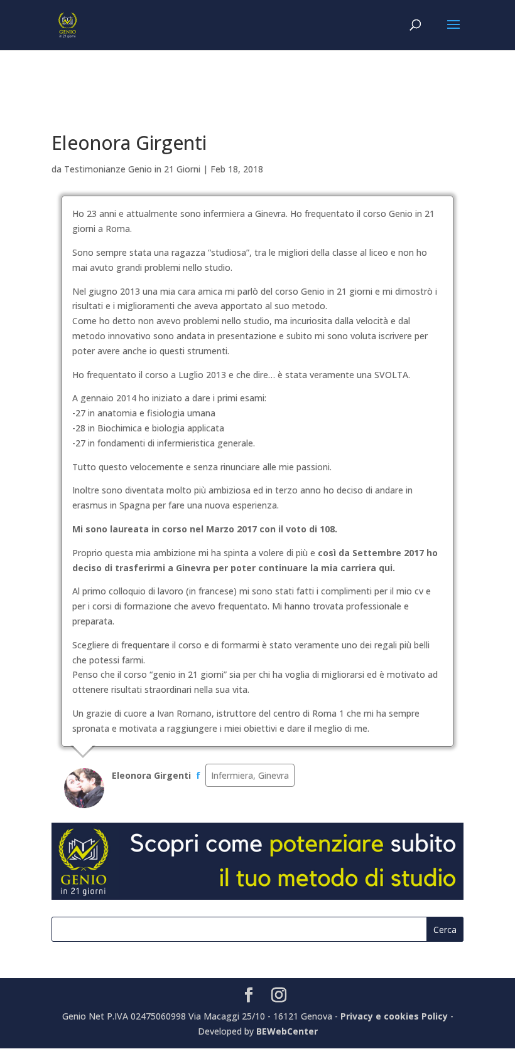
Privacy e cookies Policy (395, 1016)
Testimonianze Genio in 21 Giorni (132, 169)
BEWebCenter (287, 1031)
